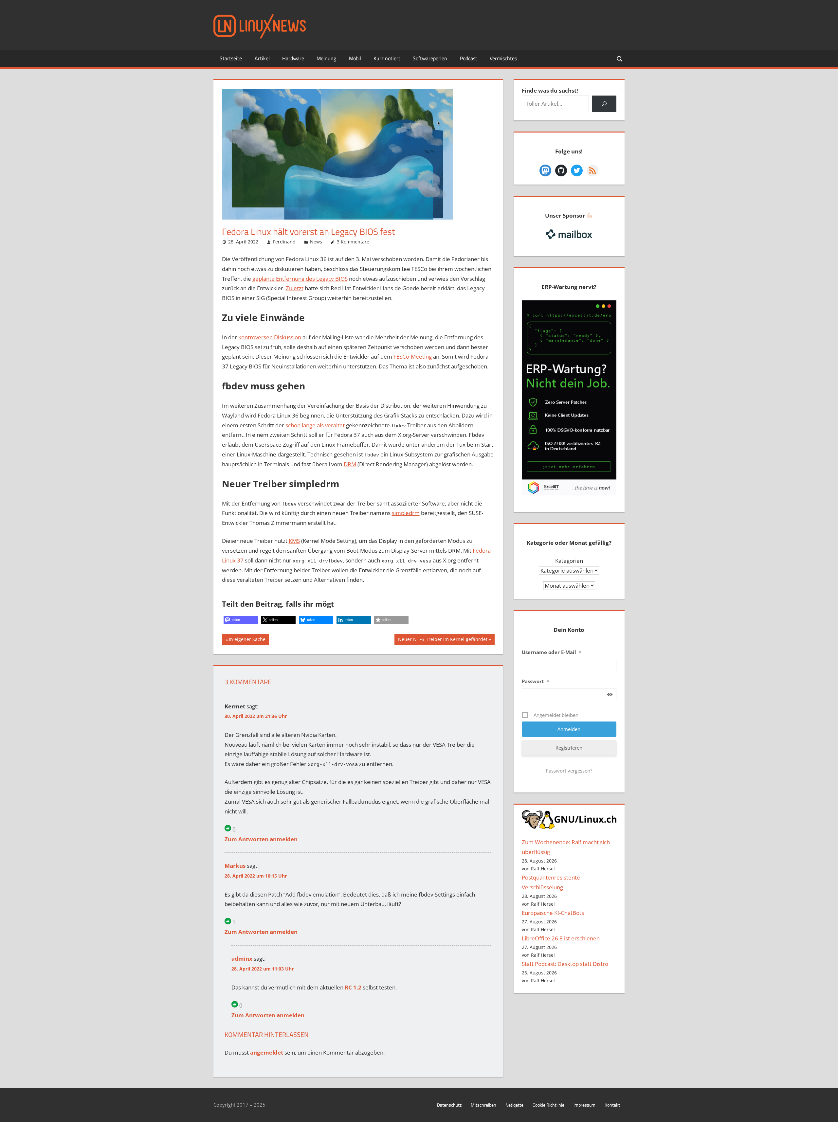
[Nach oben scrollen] (827, 1111)
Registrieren (569, 747)
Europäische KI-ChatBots (553, 913)
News (316, 242)
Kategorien (569, 560)
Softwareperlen (430, 58)
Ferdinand (284, 242)
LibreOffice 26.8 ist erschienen (561, 938)
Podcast (468, 58)
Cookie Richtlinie (548, 1104)
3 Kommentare (353, 242)
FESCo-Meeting (412, 356)
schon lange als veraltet (315, 425)
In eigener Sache (246, 640)
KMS (294, 540)
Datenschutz (449, 1104)
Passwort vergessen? (569, 770)
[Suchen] (604, 104)
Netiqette (514, 1104)
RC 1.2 (353, 987)
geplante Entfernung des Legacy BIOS (300, 278)
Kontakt (612, 1104)
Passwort (535, 681)
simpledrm (406, 513)
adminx (241, 958)
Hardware (293, 58)
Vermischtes (503, 58)
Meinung (326, 58)
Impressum (584, 1104)
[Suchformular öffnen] (620, 58)
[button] (241, 620)
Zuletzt (294, 288)
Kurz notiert (386, 58)
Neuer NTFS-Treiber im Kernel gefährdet (442, 640)
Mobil (355, 58)
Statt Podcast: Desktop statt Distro (565, 964)
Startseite (231, 58)
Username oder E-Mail (551, 652)
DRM (350, 464)
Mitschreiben (483, 1104)
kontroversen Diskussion (269, 337)
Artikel (262, 58)
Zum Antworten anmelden (261, 839)
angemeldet (266, 1052)
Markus (235, 865)
